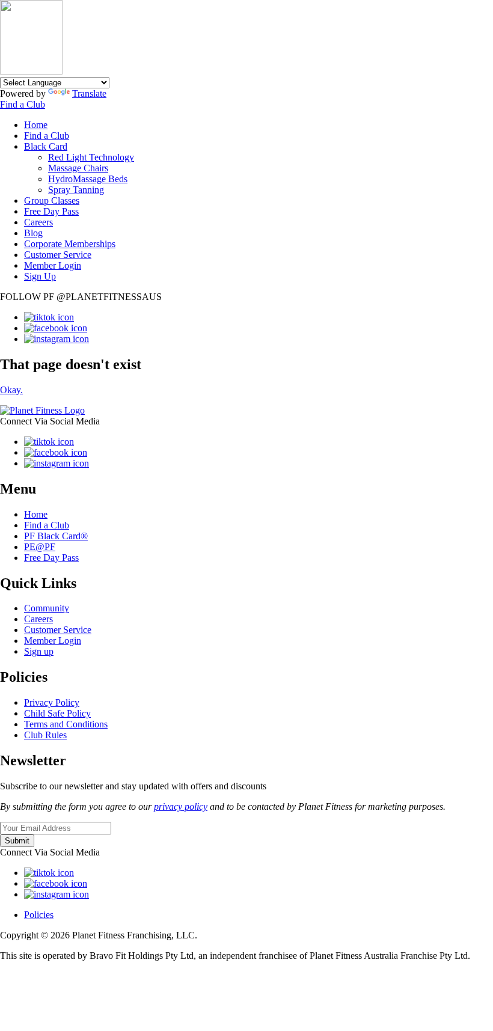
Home (35, 125)
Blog (33, 233)
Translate (89, 93)
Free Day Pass (51, 211)
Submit (17, 840)
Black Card (45, 146)
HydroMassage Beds (87, 179)
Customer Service (57, 254)
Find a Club (22, 104)
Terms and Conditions (66, 724)
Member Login (52, 265)
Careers (38, 222)
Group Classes (51, 200)
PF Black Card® (56, 536)
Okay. (11, 390)
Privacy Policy (51, 702)
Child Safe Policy (57, 713)
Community (46, 608)
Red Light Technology (91, 157)
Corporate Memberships (69, 244)
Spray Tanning (76, 190)
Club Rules (45, 735)
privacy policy (180, 806)
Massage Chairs (78, 168)
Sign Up (40, 276)
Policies (39, 915)
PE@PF (39, 547)
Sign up (39, 651)
